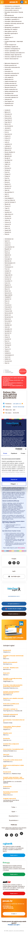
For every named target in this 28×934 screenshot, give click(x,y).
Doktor (6, 257)
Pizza (6, 303)
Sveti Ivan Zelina (9, 200)
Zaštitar (6, 359)
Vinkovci (7, 216)
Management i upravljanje (11, 27)
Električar (7, 261)
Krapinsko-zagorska (10, 75)
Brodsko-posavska (9, 65)
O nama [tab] (23, 453)
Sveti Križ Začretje (9, 202)
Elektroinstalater (9, 263)
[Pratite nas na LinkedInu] (11, 835)
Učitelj (6, 351)
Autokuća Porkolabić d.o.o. (13, 749)
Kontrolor (7, 279)
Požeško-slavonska (9, 83)
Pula (6, 178)
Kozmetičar (7, 281)
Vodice (6, 220)
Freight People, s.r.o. (12, 680)
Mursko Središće (9, 152)
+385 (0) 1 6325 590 (8, 908)
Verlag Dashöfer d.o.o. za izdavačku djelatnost (13, 780)
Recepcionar (8, 317)
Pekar (6, 301)
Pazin (6, 166)
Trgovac (7, 349)
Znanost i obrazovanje (10, 58)
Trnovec (7, 206)
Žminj (6, 234)
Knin (6, 132)
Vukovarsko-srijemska (10, 97)
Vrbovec (7, 222)
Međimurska (8, 79)
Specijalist (7, 331)
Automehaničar (8, 247)
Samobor (7, 186)
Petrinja (6, 170)
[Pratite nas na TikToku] (21, 835)
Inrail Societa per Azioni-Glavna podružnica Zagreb (11, 800)
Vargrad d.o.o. (12, 728)
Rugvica (7, 184)
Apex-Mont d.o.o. (11, 693)
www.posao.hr (6, 386)
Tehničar (7, 343)
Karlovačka (7, 71)
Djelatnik (7, 255)
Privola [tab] (5, 453)
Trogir (6, 208)
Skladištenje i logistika (10, 46)
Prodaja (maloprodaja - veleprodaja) (14, 41)
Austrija (6, 110)
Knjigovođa (7, 275)
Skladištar (7, 325)
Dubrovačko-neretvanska (11, 67)
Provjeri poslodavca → (14, 614)
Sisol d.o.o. (6, 673)
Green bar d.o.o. (7, 739)
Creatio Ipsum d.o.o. (11, 704)
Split (6, 196)
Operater (7, 299)
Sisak (6, 190)
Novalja (6, 158)
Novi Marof (7, 160)
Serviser (7, 323)
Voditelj (6, 353)
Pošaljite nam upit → (14, 924)
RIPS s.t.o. (13, 767)
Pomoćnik (7, 305)
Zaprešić (7, 232)
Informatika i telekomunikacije (12, 21)
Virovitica (7, 218)
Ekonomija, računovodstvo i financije (14, 12)
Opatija (6, 162)
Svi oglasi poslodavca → (14, 603)
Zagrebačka (8, 103)
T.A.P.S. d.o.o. (13, 699)
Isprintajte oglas (15, 576)
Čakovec (7, 116)
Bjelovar (7, 112)
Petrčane (7, 168)
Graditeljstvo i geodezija (11, 19)
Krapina (7, 136)
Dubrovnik (7, 118)
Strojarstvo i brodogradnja (11, 48)
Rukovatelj (7, 321)
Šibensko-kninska (9, 87)
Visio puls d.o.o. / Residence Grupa (12, 772)
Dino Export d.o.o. (10, 663)
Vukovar (7, 224)
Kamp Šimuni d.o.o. (8, 755)
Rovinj (6, 182)
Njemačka (7, 156)
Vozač (6, 357)
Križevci (7, 138)
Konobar (7, 277)
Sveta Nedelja (8, 198)
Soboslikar (7, 329)
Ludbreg (7, 146)
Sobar (6, 327)
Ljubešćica (7, 144)
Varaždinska (8, 93)
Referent (7, 319)
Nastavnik (7, 293)
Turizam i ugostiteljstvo (10, 50)
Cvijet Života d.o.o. (12, 760)
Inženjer (7, 273)
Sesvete (7, 188)
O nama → (14, 913)
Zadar (6, 228)
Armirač (7, 243)
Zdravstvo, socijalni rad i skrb (12, 56)
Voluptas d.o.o (7, 651)
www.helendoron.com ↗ (14, 596)
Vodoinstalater (8, 355)
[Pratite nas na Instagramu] (16, 835)
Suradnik (7, 339)
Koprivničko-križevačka (11, 73)
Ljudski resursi (8, 25)
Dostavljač (7, 259)
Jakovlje (7, 128)
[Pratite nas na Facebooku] (6, 835)
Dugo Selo (7, 122)
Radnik (6, 315)
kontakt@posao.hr (8, 906)
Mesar (6, 289)
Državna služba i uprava (11, 10)
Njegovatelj (7, 295)
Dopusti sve (14, 479)
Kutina (6, 140)
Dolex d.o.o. (13, 657)
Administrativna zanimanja (11, 6)
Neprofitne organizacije (10, 33)
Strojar (6, 337)
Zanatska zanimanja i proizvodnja (13, 52)
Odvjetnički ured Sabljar (10, 715)
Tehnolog (7, 345)
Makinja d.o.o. (11, 744)
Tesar (6, 347)
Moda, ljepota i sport (10, 31)
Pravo (6, 39)
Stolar (6, 335)
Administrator (8, 239)
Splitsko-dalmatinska (10, 91)
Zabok (6, 226)
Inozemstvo (7, 105)
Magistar (7, 285)
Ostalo (6, 35)
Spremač (7, 333)
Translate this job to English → (15, 608)
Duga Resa (7, 120)
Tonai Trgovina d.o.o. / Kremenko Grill (12, 709)
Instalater (7, 271)
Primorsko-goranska (10, 85)
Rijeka (6, 180)
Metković (7, 150)
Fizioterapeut (8, 267)
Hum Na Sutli (8, 126)
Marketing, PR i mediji (10, 29)
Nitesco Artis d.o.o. (10, 793)
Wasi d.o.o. (7, 733)
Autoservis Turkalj (13, 721)
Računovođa (8, 313)
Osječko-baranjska (9, 81)
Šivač (6, 341)
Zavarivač (7, 361)
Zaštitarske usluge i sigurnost (12, 54)
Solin (6, 194)
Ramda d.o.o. (7, 787)
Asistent (7, 245)
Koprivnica (7, 134)
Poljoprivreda (8, 37)
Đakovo (7, 124)
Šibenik (6, 204)
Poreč (6, 172)
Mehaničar (7, 287)
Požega (7, 174)
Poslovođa (7, 307)
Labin (6, 142)
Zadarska (7, 99)
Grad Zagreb (8, 101)
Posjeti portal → (14, 855)
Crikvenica (7, 114)
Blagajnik (7, 249)
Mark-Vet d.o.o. (10, 668)
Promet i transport (9, 44)
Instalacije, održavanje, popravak (13, 23)
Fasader (7, 265)
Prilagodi (13, 484)
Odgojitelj (7, 297)
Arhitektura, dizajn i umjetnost (12, 8)
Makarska (7, 148)
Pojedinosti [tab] (14, 453)
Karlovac (7, 130)
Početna (7, 370)
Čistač (6, 253)
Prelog (6, 176)
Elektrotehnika (8, 15)
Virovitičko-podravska (10, 95)
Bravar (6, 251)
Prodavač (7, 311)
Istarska (7, 69)
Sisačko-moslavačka (10, 89)
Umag (6, 210)
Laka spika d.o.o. (17, 403)
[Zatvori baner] (25, 449)
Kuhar (6, 283)
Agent (6, 241)
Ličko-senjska (8, 77)
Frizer (6, 269)
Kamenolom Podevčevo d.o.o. (12, 686)
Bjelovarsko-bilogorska (10, 63)
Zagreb (6, 230)
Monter (6, 291)
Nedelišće (7, 154)
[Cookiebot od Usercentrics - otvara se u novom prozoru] (16, 449)
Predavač (7, 309)
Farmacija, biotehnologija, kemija (13, 17)
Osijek (6, 164)
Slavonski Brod (8, 192)
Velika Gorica (8, 214)
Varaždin (7, 212)
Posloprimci (8, 371)
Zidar (6, 363)
